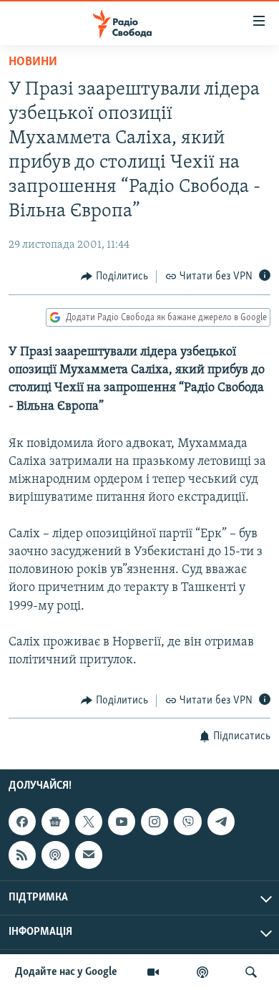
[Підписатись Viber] (187, 821)
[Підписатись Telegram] (221, 821)
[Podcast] (55, 854)
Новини (33, 62)
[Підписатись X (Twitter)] (88, 821)
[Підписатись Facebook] (22, 821)
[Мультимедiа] (153, 972)
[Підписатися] (88, 854)
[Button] (114, 276)
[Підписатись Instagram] (154, 821)
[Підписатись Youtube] (121, 821)
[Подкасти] (202, 972)
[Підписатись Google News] (55, 821)
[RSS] (22, 854)
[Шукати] (251, 972)
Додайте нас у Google (66, 972)
